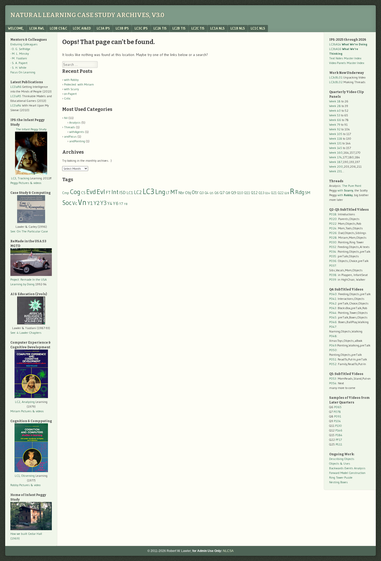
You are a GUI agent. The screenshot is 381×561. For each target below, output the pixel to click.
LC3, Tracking (20, 178)
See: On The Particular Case (29, 231)
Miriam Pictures (21, 411)
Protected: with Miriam (79, 84)
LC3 (148, 191)
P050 (333, 350)
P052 (332, 364)
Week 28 (335, 106)
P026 (333, 233)
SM (307, 192)
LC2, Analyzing (25, 402)
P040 (333, 294)
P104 (337, 421)
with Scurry (71, 89)
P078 (337, 412)
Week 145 (335, 148)
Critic (67, 98)
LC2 (138, 192)
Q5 (211, 193)
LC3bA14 (348, 44)
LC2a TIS (160, 28)
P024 (332, 228)
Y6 (115, 203)
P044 (332, 313)
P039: (333, 279)
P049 (332, 345)
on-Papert (70, 94)
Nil (66, 118)
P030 (332, 242)
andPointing (77, 141)
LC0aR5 (15, 96)
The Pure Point (351, 186)
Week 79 (334, 124)
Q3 (201, 193)
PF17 (339, 440)
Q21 (274, 193)
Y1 (90, 203)
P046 (333, 322)
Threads (69, 127)
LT (168, 192)
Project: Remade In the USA (28, 279)
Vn (82, 202)
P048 (333, 336)
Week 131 (335, 143)
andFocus (70, 136)
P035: (333, 256)
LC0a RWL (36, 28)
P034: (333, 251)
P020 (333, 219)
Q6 (216, 193)
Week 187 (335, 162)
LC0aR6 (16, 87)
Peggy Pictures (19, 183)
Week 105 (335, 134)
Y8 (126, 204)
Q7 (222, 192)
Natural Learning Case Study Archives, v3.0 (87, 15)
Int (114, 192)
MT (174, 192)
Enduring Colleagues (24, 44)
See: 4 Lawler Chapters (25, 333)
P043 (332, 308)
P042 (332, 303)
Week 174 (335, 157)
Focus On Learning (22, 72)
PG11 (339, 444)
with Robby (71, 80)
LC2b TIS (179, 28)
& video (35, 485)
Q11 (247, 193)
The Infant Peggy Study (31, 129)
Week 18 (335, 101)
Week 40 (335, 110)
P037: (333, 265)
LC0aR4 (15, 105)
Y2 (97, 203)
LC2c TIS (197, 28)
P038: (333, 275)
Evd (91, 192)
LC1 (129, 192)
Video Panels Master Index (346, 63)
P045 (332, 317)
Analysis (75, 122)
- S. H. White (18, 67)
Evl (101, 192)
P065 (338, 407)
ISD (122, 192)
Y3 (103, 203)
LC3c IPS (141, 28)
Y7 (121, 204)
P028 (333, 237)
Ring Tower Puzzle (340, 477)
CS (83, 192)
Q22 (281, 193)
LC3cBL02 (336, 82)
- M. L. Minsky (19, 53)
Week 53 (334, 115)
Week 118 (335, 138)
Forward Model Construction (347, 473)
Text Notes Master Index (345, 58)
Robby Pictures (20, 485)
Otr (195, 192)
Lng (160, 192)
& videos (35, 183)
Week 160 (336, 152)
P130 (338, 426)
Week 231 (335, 171)
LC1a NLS (217, 28)
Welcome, (16, 28)
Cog (75, 192)
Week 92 (335, 129)
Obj (188, 192)
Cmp (65, 193)
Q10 (240, 193)
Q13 (261, 193)
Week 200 (336, 166)
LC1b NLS (237, 28)
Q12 (254, 192)
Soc (67, 203)
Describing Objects (341, 459)
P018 (332, 214)
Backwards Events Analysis (347, 468)
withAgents (76, 132)
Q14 (267, 193)
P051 (332, 359)
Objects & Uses (339, 463)
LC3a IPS (103, 28)
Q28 (286, 193)
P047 (332, 327)
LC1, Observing (25, 476)
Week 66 (335, 120)
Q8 (227, 193)
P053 (332, 378)
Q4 (206, 193)
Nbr (181, 192)
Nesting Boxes (338, 482)
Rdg (299, 192)
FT (108, 192)
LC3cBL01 (335, 77)
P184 (338, 435)
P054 (332, 383)
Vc (74, 203)
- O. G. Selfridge (20, 49)
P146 (338, 430)
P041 (332, 299)
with (345, 190)
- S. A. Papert (18, 63)
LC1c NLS (258, 28)
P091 (337, 416)
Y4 (109, 203)
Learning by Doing (22, 284)
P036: (333, 261)
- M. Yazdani (18, 58)
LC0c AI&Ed (82, 28)
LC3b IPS (122, 28)
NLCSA (228, 551)
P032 (332, 247)
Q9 (233, 192)
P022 (332, 223)
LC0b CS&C (58, 28)
